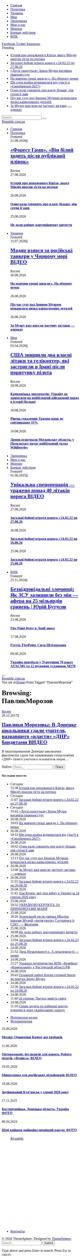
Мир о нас (17, 25)
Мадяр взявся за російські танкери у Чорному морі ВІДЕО (41, 256)
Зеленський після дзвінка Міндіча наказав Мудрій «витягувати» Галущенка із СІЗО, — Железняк (42, 920)
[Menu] (3, 675)
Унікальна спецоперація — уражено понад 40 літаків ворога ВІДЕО (42, 490)
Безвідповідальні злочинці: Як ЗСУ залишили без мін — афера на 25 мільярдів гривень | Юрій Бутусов (44, 597)
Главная (16, 5)
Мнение (16, 29)
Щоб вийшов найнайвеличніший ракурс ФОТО (39, 1130)
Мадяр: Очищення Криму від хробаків (32, 1037)
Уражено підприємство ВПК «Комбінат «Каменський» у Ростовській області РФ (44, 965)
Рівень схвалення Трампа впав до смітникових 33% (36, 420)
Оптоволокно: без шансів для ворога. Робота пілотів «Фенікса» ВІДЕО (36, 1056)
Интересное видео (23, 1017)
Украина (16, 13)
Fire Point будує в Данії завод (32, 628)
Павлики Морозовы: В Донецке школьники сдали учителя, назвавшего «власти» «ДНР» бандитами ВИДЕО (39, 733)
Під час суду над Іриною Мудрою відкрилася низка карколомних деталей (43, 100)
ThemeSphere (61, 1239)
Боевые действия (22, 32)
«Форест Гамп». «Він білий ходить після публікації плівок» (41, 155)
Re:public (17, 1138)
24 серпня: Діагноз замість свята (42, 998)
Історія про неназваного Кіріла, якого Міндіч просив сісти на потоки (43, 57)
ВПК (14, 36)
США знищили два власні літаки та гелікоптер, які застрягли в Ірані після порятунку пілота (41, 363)
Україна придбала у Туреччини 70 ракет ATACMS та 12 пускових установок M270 (42, 664)
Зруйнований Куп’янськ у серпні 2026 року (35, 1092)
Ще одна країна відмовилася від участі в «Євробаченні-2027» (40, 84)
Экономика (18, 21)
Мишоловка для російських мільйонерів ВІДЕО (39, 1075)
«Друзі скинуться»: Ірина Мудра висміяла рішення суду (38, 813)
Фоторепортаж (21, 1021)
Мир (13, 17)
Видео (6, 711)
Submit (48, 1243)
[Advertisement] (40, 1184)
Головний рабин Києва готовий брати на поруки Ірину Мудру (42, 977)
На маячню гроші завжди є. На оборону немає (44, 78)
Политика (17, 9)
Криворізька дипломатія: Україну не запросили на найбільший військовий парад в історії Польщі (44, 398)
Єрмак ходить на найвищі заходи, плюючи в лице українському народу (39, 1008)
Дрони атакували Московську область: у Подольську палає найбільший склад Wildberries (42, 443)
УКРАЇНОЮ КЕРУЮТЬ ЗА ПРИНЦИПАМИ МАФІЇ (35, 907)
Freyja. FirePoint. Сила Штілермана (38, 645)
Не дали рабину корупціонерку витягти (41, 225)
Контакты (17, 1231)
